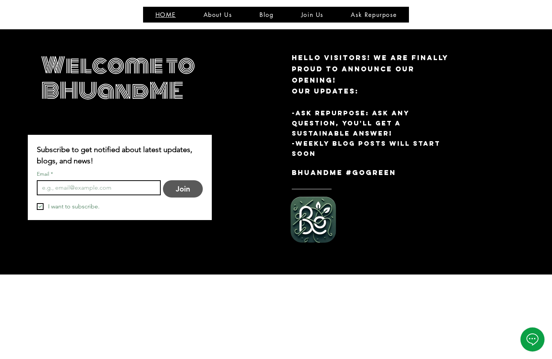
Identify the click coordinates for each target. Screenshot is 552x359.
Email (45, 174)
